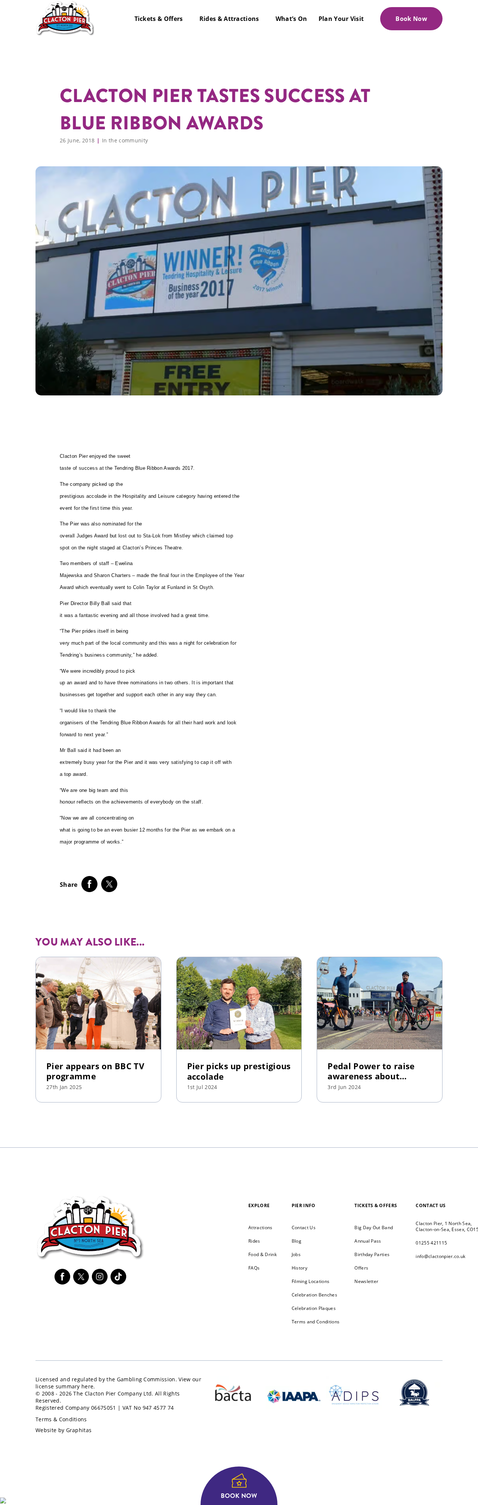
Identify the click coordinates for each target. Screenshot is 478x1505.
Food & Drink (262, 1254)
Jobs (296, 1254)
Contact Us (304, 1227)
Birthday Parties (371, 1254)
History (299, 1268)
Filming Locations (310, 1281)
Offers (361, 1268)
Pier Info (304, 1205)
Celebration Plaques (314, 1308)
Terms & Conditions (61, 1419)
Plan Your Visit (341, 19)
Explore (259, 1205)
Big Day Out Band (373, 1227)
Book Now (411, 19)
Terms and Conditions (315, 1321)
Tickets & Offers (158, 19)
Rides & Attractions (229, 19)
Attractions (260, 1227)
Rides (254, 1241)
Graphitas (79, 1430)
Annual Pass (367, 1241)
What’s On (291, 19)
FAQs (254, 1268)
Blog (296, 1241)
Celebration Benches (314, 1295)
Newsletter (366, 1281)
